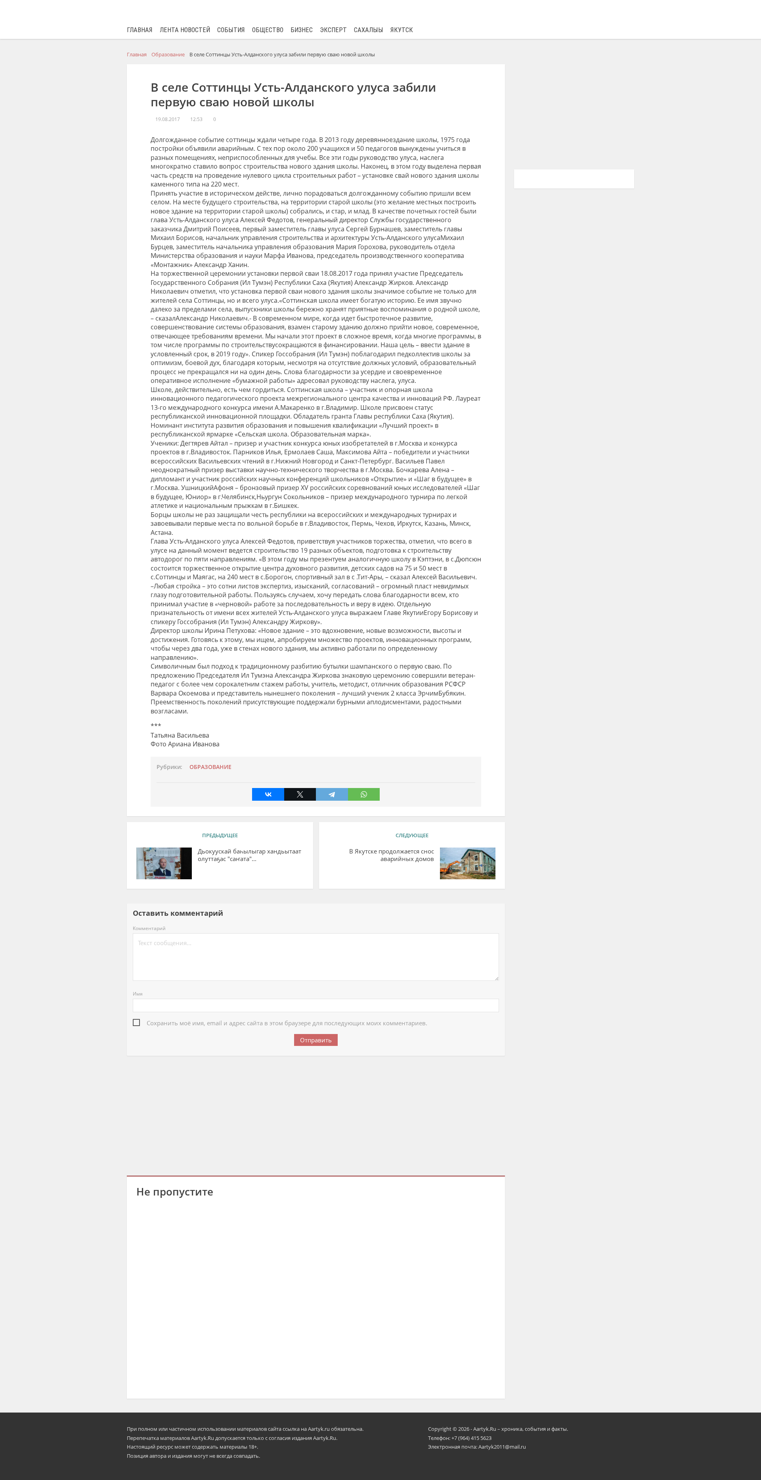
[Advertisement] (316, 1114)
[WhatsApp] (364, 794)
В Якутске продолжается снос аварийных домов (391, 855)
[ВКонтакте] (268, 794)
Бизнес (302, 30)
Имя (138, 993)
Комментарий (149, 928)
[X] (300, 794)
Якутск (401, 30)
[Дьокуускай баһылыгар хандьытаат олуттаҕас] (164, 863)
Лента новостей (185, 30)
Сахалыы (368, 30)
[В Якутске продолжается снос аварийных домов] (467, 863)
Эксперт (333, 30)
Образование (210, 767)
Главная (140, 30)
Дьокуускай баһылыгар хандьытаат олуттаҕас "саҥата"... (249, 855)
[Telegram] (332, 794)
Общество (267, 30)
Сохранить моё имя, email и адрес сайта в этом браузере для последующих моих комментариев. (287, 1023)
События (231, 30)
